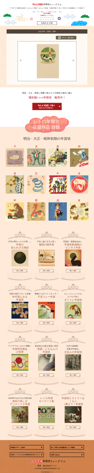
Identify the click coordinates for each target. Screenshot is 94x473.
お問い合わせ (55, 455)
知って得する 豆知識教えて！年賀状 (71, 8)
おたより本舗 (32, 8)
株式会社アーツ (49, 472)
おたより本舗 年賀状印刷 (48, 8)
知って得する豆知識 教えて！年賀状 (63, 447)
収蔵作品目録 (21, 8)
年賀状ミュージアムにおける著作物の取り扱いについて (25, 454)
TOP (12, 8)
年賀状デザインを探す (18, 447)
